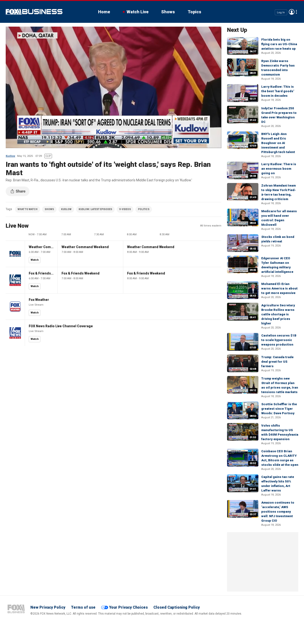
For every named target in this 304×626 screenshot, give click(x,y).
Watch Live (137, 11)
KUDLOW (66, 209)
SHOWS (49, 209)
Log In (281, 12)
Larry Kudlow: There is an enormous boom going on (278, 168)
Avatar (291, 12)
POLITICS (143, 209)
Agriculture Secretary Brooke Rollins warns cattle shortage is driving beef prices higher (278, 314)
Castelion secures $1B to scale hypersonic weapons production (278, 340)
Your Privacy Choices (128, 607)
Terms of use (83, 607)
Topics (194, 11)
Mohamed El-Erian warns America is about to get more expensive (279, 288)
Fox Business (34, 12)
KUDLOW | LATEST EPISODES (95, 209)
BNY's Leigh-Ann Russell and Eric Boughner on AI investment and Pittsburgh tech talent (278, 143)
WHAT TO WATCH (28, 209)
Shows (168, 11)
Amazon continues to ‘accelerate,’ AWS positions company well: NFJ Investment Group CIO (277, 511)
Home (104, 11)
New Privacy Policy (47, 607)
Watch (35, 259)
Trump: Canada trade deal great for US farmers (277, 361)
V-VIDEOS (125, 209)
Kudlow (10, 156)
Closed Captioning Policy (176, 607)
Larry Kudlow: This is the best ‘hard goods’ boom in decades (277, 91)
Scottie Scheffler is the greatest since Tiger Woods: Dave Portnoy (279, 408)
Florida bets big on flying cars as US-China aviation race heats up (279, 44)
